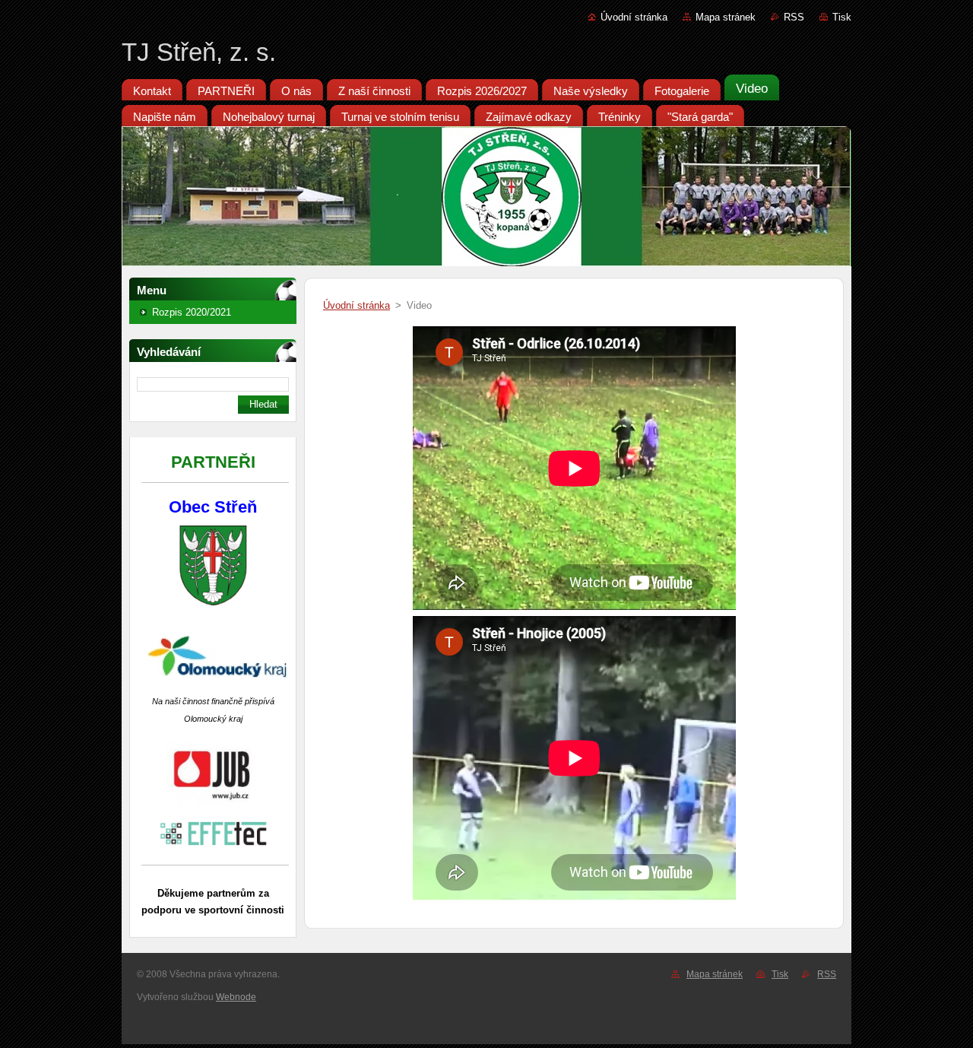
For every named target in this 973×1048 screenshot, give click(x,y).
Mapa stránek (726, 17)
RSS (794, 17)
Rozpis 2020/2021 (191, 312)
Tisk (841, 17)
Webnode (236, 997)
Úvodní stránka (634, 17)
